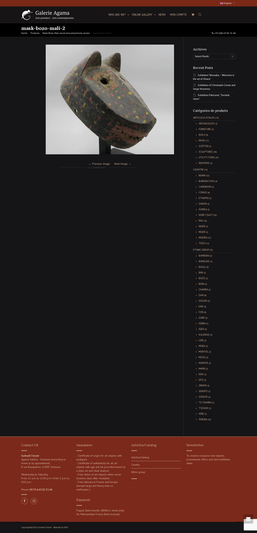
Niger (202, 226)
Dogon (203, 300)
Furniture (205, 129)
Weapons (204, 163)
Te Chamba (205, 402)
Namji (202, 368)
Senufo (203, 391)
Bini (201, 272)
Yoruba (203, 419)
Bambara (204, 255)
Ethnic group (201, 249)
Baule (202, 267)
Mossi (202, 357)
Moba (202, 346)
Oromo (203, 385)
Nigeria (203, 237)
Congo (203, 192)
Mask (202, 140)
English (228, 3)
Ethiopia (204, 198)
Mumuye (203, 363)
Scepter (203, 146)
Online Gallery (142, 14)
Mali (201, 220)
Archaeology (207, 123)
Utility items (207, 157)
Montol (203, 351)
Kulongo (204, 334)
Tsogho (203, 408)
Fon (201, 312)
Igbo (201, 329)
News (162, 14)
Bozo (202, 278)
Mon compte (178, 14)
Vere (201, 413)
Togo (202, 243)
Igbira (202, 323)
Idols (202, 134)
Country (198, 169)
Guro (202, 317)
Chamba (203, 289)
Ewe (201, 306)
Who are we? (117, 14)
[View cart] (192, 14)
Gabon (203, 203)
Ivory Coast (206, 215)
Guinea (203, 209)
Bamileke (204, 261)
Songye (203, 396)
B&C (66, 527)
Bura (201, 284)
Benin (202, 175)
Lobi (201, 340)
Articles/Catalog (204, 117)
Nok (201, 374)
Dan (201, 295)
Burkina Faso (206, 181)
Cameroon (205, 186)
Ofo (201, 379)
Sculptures (206, 151)
